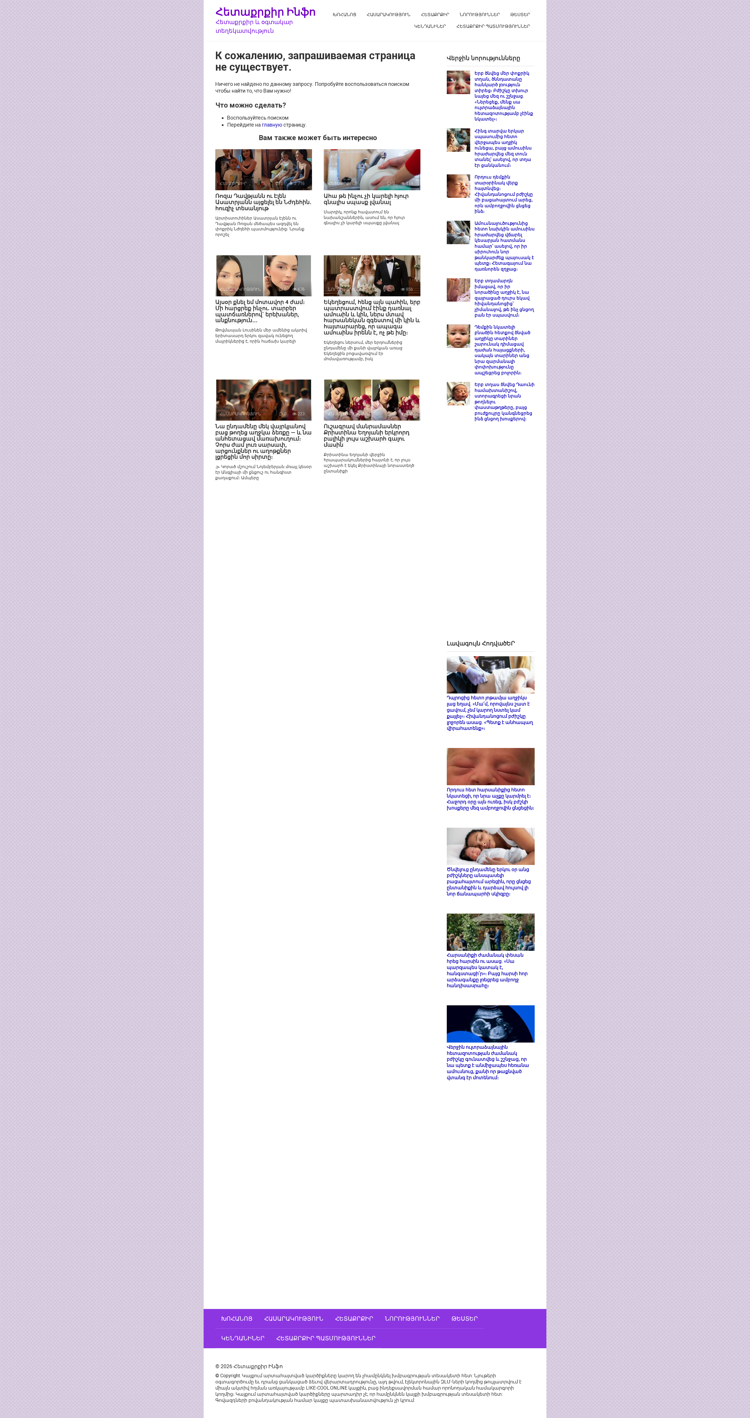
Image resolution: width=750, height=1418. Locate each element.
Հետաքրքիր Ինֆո (266, 11)
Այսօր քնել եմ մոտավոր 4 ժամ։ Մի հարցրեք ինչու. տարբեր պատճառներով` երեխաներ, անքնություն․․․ (260, 311)
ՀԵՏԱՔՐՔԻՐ (435, 14)
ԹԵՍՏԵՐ (520, 14)
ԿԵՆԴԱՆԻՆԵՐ (430, 26)
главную (272, 125)
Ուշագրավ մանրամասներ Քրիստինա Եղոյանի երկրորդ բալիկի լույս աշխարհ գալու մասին (367, 435)
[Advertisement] (491, 536)
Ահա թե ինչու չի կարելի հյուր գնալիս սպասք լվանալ (366, 199)
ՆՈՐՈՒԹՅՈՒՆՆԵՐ (480, 14)
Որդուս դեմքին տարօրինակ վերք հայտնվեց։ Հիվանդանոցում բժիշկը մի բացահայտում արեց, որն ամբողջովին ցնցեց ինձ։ (504, 194)
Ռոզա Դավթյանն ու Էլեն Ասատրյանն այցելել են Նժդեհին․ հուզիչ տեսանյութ (263, 202)
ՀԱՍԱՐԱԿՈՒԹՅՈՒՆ (388, 14)
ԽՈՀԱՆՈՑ (344, 14)
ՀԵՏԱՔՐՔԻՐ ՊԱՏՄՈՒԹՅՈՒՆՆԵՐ (493, 26)
